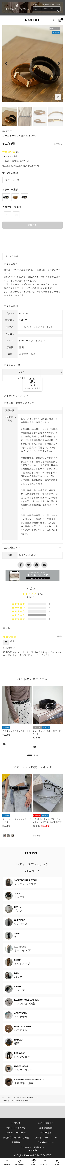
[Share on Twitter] (28, 565)
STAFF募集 (46, 1132)
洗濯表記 (10, 410)
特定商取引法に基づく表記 (16, 1137)
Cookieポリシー (46, 1142)
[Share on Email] (44, 565)
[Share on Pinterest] (36, 565)
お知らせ (16, 1123)
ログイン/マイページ (16, 1128)
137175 (23, 320)
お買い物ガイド (46, 1123)
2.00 (40, 594)
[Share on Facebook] (21, 565)
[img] (9, 637)
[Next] (59, 63)
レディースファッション (32, 864)
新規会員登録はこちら (16, 161)
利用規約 (16, 1142)
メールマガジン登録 (16, 1132)
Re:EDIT (7, 131)
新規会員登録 (46, 1128)
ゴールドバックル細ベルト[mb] (15, 1100)
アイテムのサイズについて (18, 395)
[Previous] (6, 63)
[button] (9, 151)
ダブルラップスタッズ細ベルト (16, 731)
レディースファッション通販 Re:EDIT (18, 1097)
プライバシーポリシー (46, 1137)
